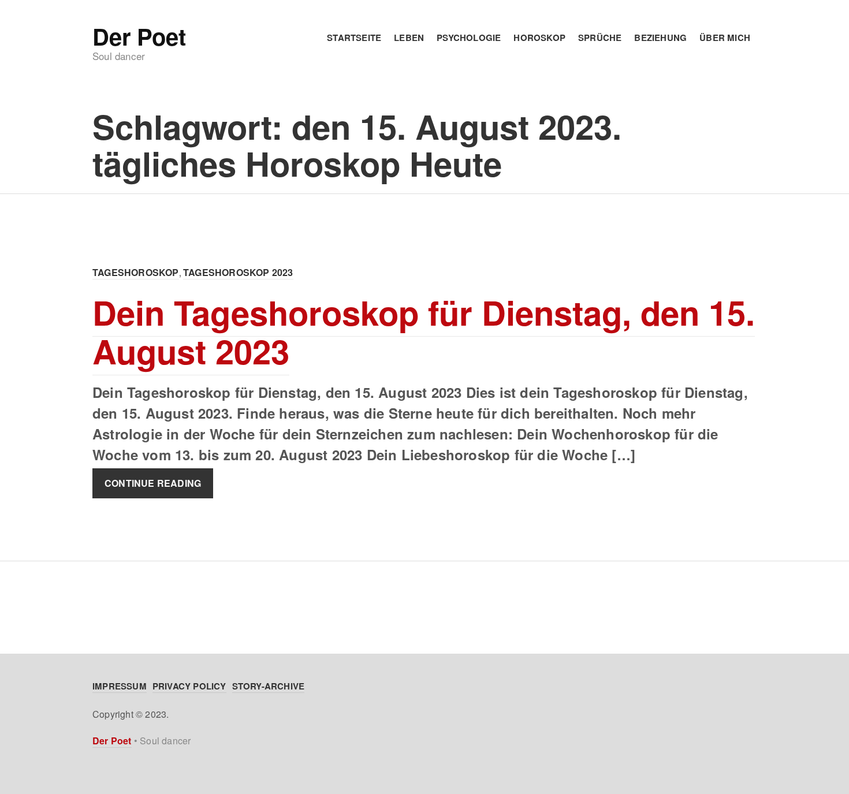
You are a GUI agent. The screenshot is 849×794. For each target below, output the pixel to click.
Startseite (354, 37)
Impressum (119, 686)
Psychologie (469, 37)
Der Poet (138, 36)
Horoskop (539, 37)
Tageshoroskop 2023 (238, 272)
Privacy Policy (189, 686)
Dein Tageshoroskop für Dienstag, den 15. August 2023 (423, 331)
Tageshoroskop (135, 272)
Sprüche (599, 37)
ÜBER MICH (724, 37)
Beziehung (660, 37)
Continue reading (153, 483)
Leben (409, 37)
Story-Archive (268, 686)
